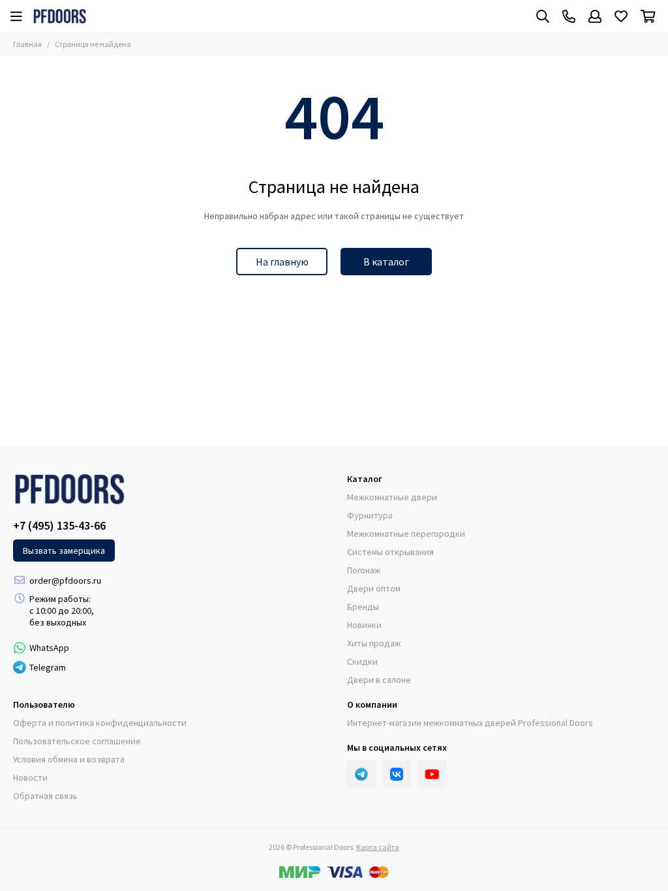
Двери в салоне (379, 680)
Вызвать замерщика (64, 550)
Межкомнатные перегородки (406, 533)
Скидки (362, 661)
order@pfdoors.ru (65, 580)
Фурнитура (370, 515)
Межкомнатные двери (392, 497)
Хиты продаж (374, 643)
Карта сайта (377, 847)
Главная (27, 44)
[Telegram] (361, 774)
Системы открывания (390, 552)
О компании (372, 704)
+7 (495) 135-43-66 (59, 526)
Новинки (364, 625)
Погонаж (363, 570)
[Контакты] (569, 16)
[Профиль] (595, 16)
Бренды (363, 606)
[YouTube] (432, 774)
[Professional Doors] (60, 16)
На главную (282, 261)
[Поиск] (543, 16)
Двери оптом (374, 588)
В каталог (386, 261)
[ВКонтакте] (396, 774)
